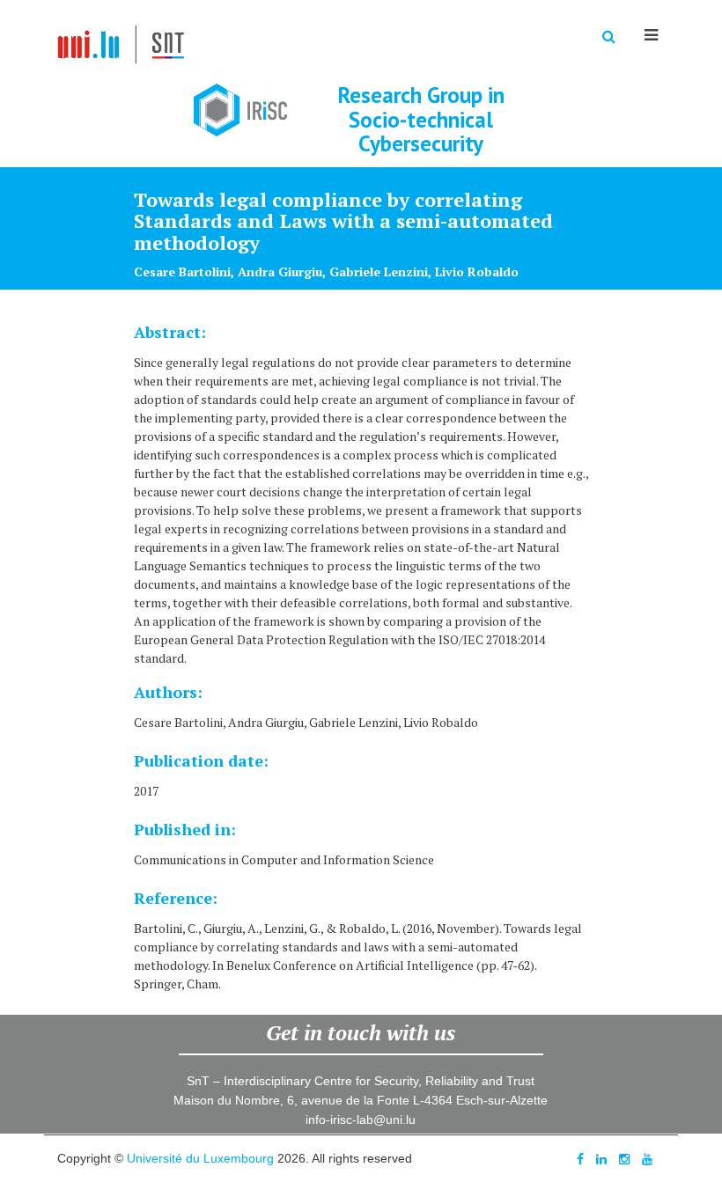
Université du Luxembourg (200, 1158)
